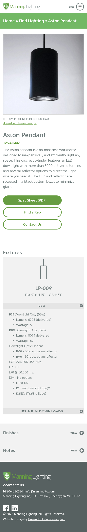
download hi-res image (19, 123)
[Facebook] (7, 508)
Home (9, 20)
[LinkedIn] (15, 508)
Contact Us (32, 224)
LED (16, 143)
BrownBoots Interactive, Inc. (46, 519)
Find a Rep (32, 212)
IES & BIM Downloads (42, 411)
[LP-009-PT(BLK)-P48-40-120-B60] (43, 74)
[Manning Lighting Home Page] (21, 6)
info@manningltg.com (40, 491)
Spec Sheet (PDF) (32, 200)
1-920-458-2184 (13, 491)
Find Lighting (31, 20)
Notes (9, 450)
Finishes (11, 432)
